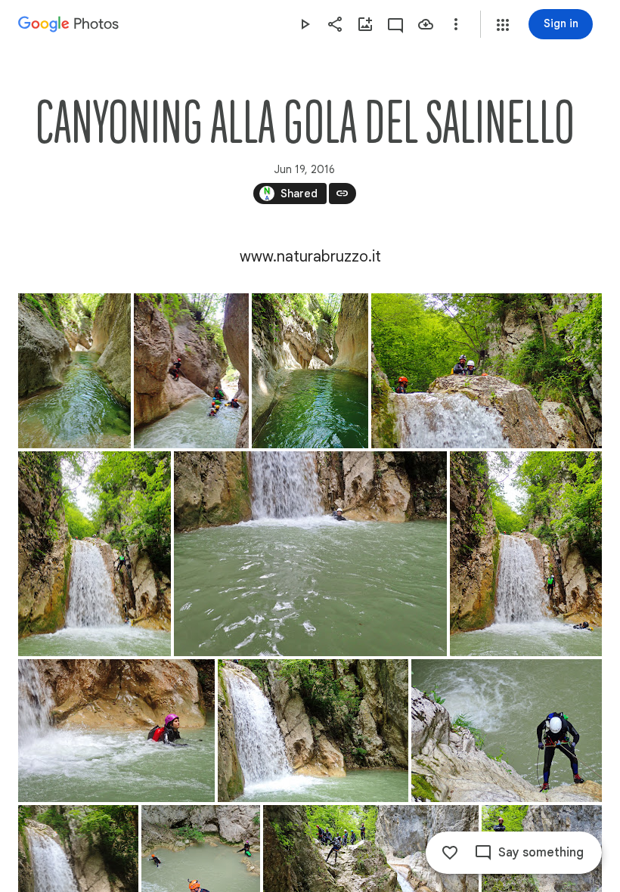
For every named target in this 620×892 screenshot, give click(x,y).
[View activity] (395, 24)
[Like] (450, 853)
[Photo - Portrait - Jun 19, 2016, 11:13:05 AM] (74, 370)
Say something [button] (541, 852)
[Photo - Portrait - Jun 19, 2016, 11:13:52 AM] (310, 370)
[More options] (456, 24)
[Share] (335, 24)
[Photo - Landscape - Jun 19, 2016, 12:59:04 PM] (506, 730)
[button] (503, 25)
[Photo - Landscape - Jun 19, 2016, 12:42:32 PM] (486, 370)
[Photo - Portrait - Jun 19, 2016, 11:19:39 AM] (191, 370)
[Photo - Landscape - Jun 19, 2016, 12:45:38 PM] (116, 730)
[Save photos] (426, 24)
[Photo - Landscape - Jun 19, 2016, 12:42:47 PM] (310, 553)
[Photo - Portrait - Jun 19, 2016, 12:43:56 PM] (526, 553)
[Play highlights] (305, 24)
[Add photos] (365, 24)
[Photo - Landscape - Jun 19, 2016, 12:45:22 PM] (313, 730)
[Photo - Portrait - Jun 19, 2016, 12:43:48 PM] (94, 553)
